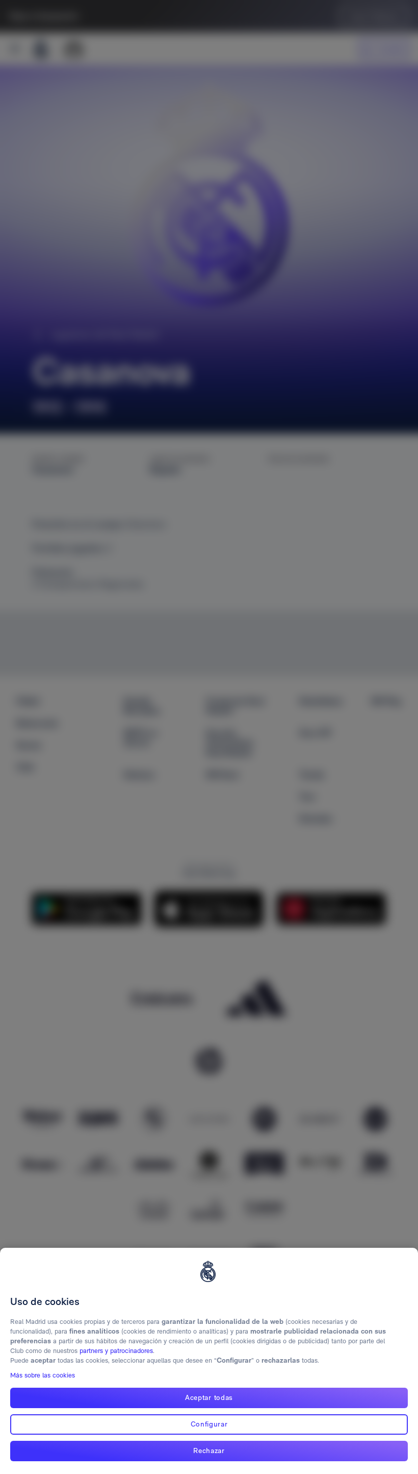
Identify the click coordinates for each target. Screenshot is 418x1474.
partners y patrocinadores (116, 1351)
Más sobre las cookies (42, 1375)
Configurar (209, 1424)
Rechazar (209, 1450)
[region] (209, 1361)
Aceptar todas (209, 1397)
